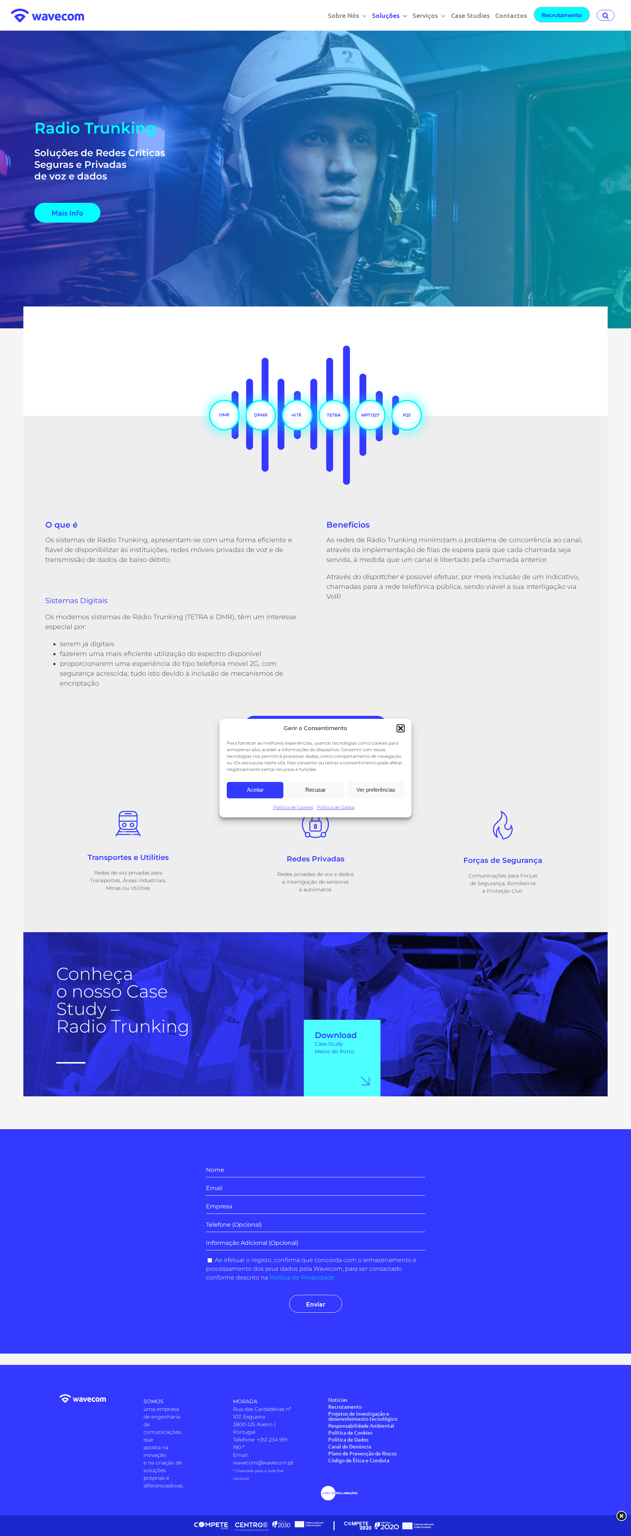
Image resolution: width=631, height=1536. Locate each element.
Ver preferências (375, 790)
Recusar (315, 790)
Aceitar (255, 790)
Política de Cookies (293, 807)
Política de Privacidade (301, 1277)
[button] (400, 728)
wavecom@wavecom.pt (263, 1462)
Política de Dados (336, 807)
